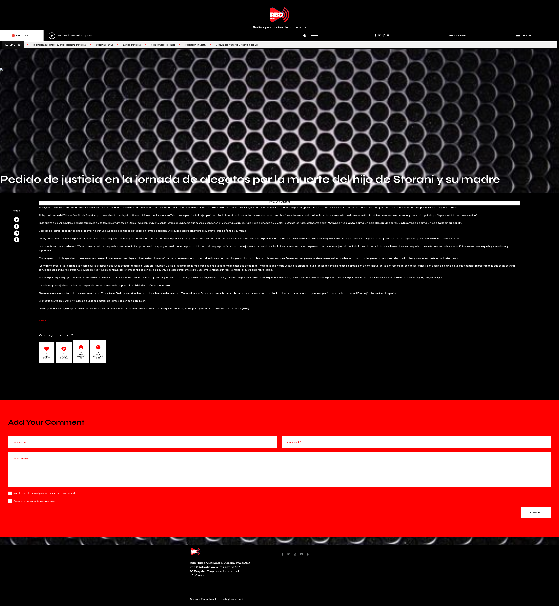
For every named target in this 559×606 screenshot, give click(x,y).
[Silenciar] (304, 35)
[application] (184, 35)
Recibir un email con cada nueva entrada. (34, 501)
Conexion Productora (202, 598)
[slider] (315, 34)
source (42, 320)
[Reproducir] (52, 35)
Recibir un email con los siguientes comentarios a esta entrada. (45, 493)
